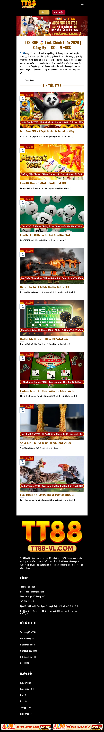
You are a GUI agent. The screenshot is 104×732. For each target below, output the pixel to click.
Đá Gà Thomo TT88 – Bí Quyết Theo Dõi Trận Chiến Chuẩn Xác (47, 494)
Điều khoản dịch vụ (27, 644)
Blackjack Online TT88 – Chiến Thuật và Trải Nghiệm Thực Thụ (47, 391)
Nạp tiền (23, 695)
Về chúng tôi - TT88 (28, 632)
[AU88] (26, 727)
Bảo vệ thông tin (27, 638)
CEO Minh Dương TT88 (29, 657)
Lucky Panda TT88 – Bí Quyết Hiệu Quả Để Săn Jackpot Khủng (47, 131)
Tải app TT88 (25, 707)
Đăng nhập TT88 (27, 688)
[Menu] (82, 4)
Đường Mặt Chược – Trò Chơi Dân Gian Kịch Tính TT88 (43, 183)
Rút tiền (23, 701)
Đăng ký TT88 (25, 682)
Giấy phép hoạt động (28, 650)
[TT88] (39, 4)
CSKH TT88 (24, 663)
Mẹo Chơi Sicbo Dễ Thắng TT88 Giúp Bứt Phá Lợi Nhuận (44, 339)
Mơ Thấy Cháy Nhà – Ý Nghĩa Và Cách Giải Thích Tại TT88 (44, 287)
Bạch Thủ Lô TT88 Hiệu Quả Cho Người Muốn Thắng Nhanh (45, 235)
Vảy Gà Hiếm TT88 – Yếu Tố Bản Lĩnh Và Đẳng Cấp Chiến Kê (45, 442)
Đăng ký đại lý (25, 713)
